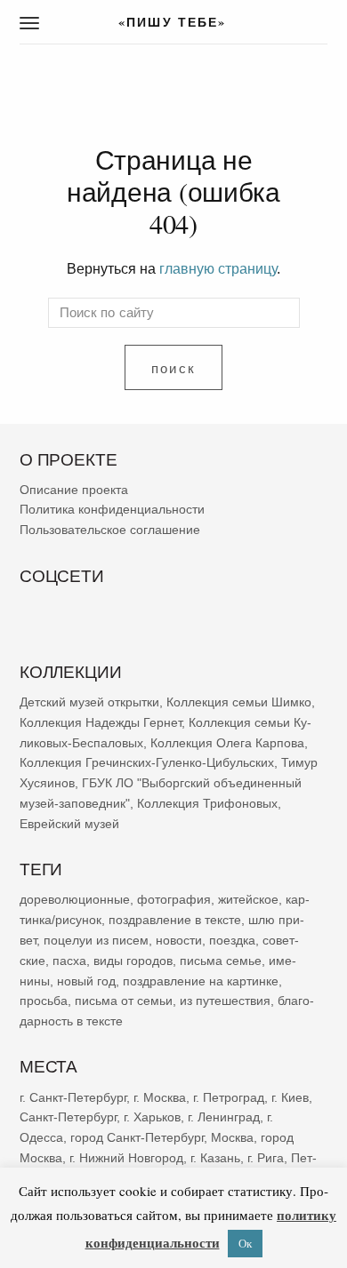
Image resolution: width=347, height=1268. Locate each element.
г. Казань (215, 1158)
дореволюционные (75, 899)
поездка (232, 940)
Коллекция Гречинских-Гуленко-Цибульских (147, 762)
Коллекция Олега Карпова (227, 742)
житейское (248, 899)
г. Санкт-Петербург (73, 1096)
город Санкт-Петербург (137, 1137)
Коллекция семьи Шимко (238, 702)
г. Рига (265, 1158)
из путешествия (225, 1000)
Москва (232, 1137)
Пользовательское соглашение (110, 529)
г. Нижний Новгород (126, 1158)
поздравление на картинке (200, 980)
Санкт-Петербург (68, 1117)
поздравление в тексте (175, 920)
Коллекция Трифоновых (207, 803)
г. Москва (159, 1096)
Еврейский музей (69, 824)
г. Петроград (228, 1096)
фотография (174, 899)
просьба (44, 1000)
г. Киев (290, 1096)
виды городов (133, 960)
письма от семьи (124, 1000)
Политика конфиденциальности (112, 509)
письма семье (221, 960)
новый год (86, 980)
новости (179, 940)
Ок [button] (245, 1243)
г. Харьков (152, 1117)
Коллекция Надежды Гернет (101, 722)
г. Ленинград (224, 1117)
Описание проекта (74, 489)
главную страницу (218, 268)
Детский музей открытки (89, 702)
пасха (69, 960)
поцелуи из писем (96, 940)
